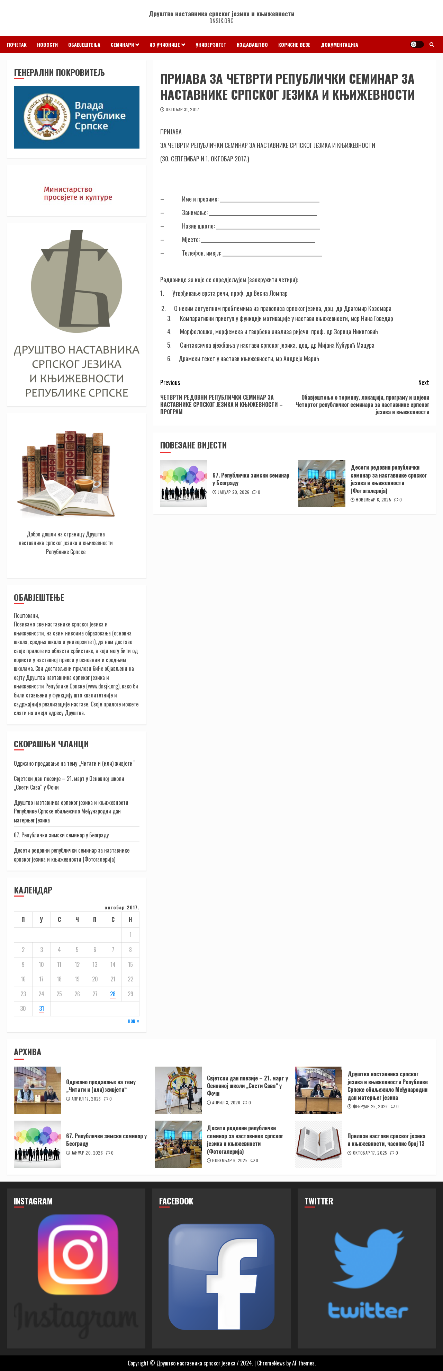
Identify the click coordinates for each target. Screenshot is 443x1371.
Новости (47, 44)
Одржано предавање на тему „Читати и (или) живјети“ (74, 763)
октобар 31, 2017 (182, 109)
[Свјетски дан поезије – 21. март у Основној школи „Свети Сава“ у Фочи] (178, 1090)
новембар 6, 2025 (373, 499)
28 (113, 994)
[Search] (431, 44)
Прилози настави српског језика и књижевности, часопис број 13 (386, 1140)
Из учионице (165, 44)
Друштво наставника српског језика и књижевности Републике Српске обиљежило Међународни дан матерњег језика (71, 811)
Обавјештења (84, 44)
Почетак (17, 44)
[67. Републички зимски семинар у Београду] (183, 483)
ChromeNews (271, 1363)
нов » (133, 1020)
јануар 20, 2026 (233, 492)
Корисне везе (294, 44)
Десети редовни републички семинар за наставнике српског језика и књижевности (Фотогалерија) (389, 479)
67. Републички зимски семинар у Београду (251, 479)
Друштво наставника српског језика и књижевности (222, 13)
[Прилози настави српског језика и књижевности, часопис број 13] (318, 1144)
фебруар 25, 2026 (370, 1106)
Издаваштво (252, 44)
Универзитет (211, 44)
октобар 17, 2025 (370, 1153)
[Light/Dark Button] (417, 44)
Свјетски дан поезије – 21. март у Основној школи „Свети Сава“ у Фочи (69, 783)
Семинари (122, 44)
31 (41, 1008)
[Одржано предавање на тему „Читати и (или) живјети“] (37, 1090)
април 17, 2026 (86, 1099)
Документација (339, 44)
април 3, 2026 (226, 1102)
